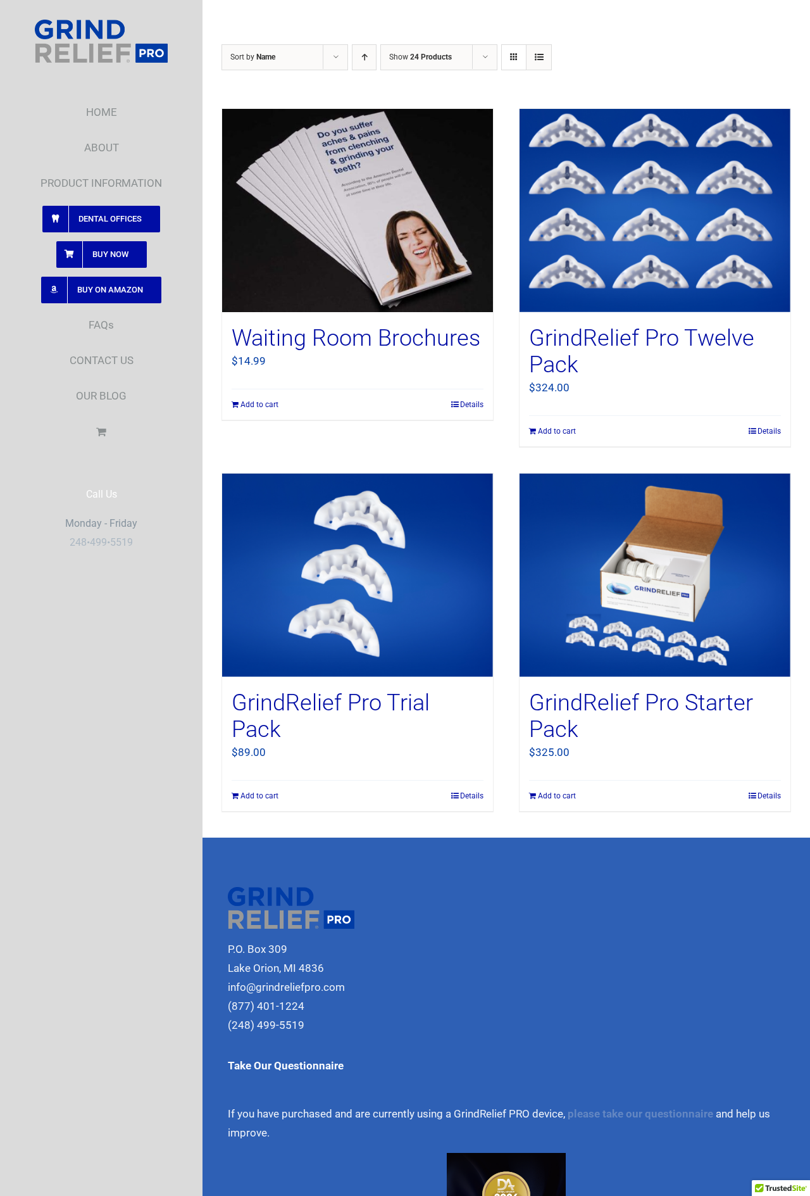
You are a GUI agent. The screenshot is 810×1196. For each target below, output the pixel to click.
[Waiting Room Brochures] (357, 210)
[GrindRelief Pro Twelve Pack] (655, 210)
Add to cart (259, 404)
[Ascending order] (364, 57)
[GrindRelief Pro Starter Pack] (655, 575)
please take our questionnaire (640, 1113)
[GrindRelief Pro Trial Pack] (357, 575)
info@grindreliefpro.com (286, 987)
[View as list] (538, 57)
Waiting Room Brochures (356, 338)
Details (471, 404)
